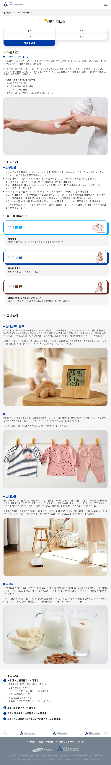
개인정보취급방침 (45, 742)
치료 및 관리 (29, 42)
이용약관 (31, 742)
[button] (5, 733)
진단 (82, 36)
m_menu (106, 4)
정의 (29, 30)
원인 (82, 30)
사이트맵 (80, 742)
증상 (29, 36)
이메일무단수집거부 (64, 742)
